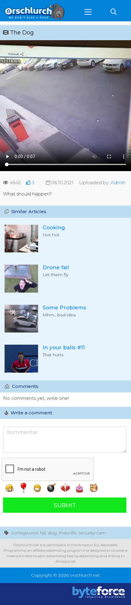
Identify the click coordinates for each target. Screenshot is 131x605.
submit (65, 505)
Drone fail (56, 267)
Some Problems (64, 307)
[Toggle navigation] (88, 12)
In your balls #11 (64, 347)
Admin (118, 182)
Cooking (54, 227)
